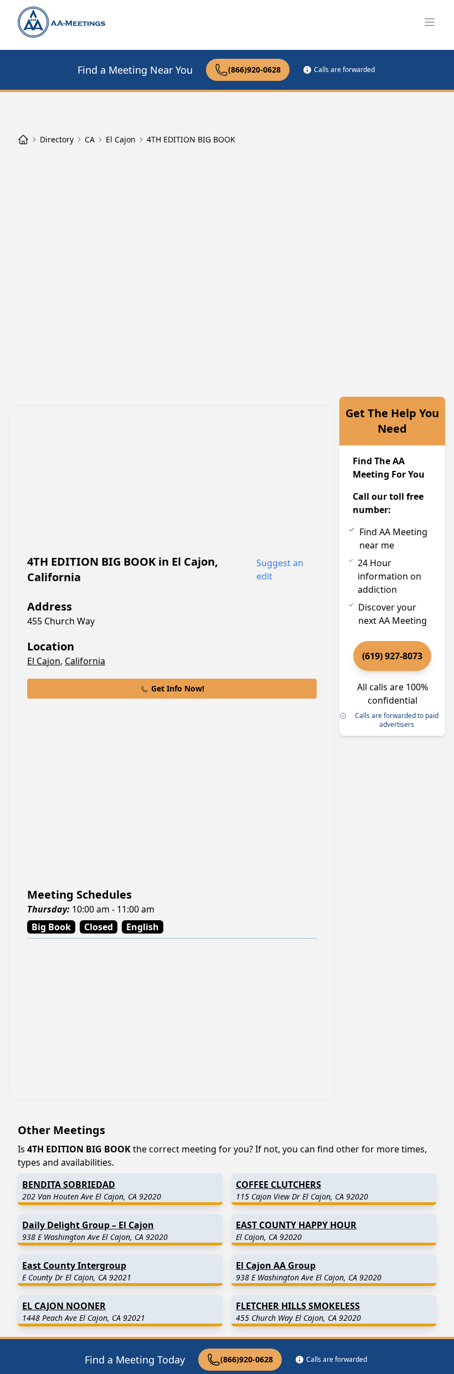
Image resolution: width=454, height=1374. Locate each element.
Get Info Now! (177, 688)
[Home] (23, 139)
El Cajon (43, 661)
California (85, 661)
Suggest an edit (279, 569)
